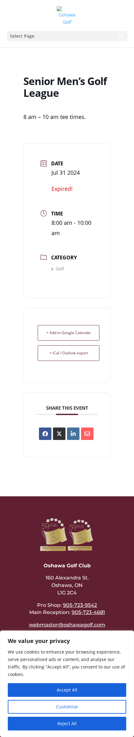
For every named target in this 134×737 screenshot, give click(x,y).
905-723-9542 (80, 605)
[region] (67, 684)
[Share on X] (59, 434)
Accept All (67, 690)
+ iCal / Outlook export (69, 353)
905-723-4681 (88, 612)
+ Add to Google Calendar (68, 332)
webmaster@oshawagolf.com (67, 625)
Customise (67, 707)
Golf (60, 269)
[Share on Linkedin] (73, 434)
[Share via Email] (87, 434)
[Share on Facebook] (45, 434)
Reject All (67, 723)
